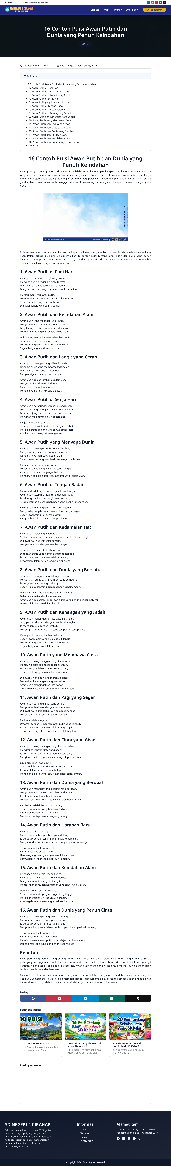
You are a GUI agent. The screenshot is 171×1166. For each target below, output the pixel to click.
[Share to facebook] (33, 998)
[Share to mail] (59, 998)
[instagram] (152, 2)
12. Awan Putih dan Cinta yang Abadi (50, 127)
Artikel (107, 9)
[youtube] (156, 2)
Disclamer (85, 1133)
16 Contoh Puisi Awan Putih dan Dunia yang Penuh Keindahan (61, 84)
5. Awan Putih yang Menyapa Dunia (49, 102)
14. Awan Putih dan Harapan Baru (48, 134)
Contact (84, 1129)
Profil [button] (117, 9)
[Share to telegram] (85, 998)
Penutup (33, 145)
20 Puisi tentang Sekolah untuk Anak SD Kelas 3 (127, 1045)
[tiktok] (164, 2)
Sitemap (84, 1137)
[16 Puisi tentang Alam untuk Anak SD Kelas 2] (85, 1026)
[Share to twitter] (138, 998)
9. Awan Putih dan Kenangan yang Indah (52, 116)
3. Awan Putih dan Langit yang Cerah (50, 95)
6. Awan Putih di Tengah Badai (46, 105)
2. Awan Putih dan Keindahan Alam (49, 91)
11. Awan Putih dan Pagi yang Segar (49, 123)
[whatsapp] (160, 2)
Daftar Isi (32, 76)
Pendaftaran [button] (156, 9)
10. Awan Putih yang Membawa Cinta (50, 120)
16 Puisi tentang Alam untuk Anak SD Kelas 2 (85, 1045)
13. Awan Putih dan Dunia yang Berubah (52, 131)
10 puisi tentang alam (36, 1043)
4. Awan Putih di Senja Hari (44, 98)
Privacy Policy (86, 1140)
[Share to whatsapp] (112, 998)
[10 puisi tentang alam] (41, 1026)
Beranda (95, 9)
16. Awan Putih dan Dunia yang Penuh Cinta (54, 142)
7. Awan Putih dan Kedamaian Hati (48, 109)
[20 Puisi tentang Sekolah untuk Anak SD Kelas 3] (130, 1026)
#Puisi (85, 44)
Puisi (23, 252)
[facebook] (148, 2)
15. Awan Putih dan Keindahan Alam (49, 138)
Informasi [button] (131, 9)
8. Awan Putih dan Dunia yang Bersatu (50, 113)
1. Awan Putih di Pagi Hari (43, 87)
